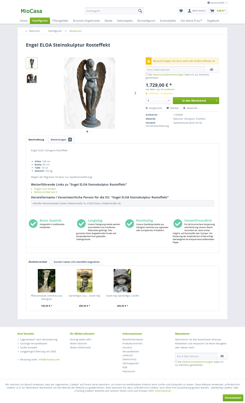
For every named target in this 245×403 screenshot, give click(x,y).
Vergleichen (155, 108)
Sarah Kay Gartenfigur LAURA (122, 295)
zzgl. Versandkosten (165, 89)
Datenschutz (129, 359)
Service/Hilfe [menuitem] (217, 2)
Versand (127, 347)
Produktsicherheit (132, 343)
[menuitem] (114, 10)
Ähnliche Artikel (37, 261)
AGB (124, 367)
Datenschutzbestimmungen (168, 74)
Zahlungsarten (130, 363)
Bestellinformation (132, 339)
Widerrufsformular (80, 347)
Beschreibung (36, 139)
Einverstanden (233, 397)
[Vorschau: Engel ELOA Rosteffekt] (32, 63)
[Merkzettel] (181, 10)
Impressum (128, 371)
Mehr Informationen (159, 390)
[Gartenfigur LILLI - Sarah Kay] (84, 280)
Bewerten (192, 108)
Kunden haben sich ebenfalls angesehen (77, 261)
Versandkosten (130, 351)
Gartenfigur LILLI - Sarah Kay (84, 295)
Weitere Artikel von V (45, 192)
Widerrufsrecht (78, 343)
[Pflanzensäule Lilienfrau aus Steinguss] (46, 280)
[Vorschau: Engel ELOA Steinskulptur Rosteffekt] (32, 78)
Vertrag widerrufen (80, 339)
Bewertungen (61, 139)
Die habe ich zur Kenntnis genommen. (199, 363)
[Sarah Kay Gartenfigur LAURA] (122, 280)
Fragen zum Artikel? (44, 188)
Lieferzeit (127, 355)
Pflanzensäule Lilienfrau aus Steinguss (46, 297)
